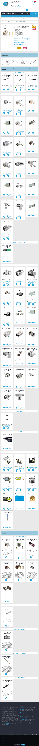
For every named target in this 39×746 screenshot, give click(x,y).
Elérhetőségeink (26, 13)
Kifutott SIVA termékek (19, 677)
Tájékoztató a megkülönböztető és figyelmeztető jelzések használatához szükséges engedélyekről (28, 726)
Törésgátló (19, 411)
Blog (13, 13)
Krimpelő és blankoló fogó (19, 242)
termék (35, 13)
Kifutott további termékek (19, 536)
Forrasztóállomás (19, 452)
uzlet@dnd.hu (19, 3)
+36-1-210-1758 (15, 5)
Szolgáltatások (8, 13)
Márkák (16, 13)
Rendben (23, 744)
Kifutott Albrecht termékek (19, 605)
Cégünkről (21, 13)
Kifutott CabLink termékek (19, 653)
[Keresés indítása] (27, 10)
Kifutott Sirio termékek (19, 629)
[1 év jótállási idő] (34, 25)
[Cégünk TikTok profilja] (32, 2)
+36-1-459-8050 (15, 8)
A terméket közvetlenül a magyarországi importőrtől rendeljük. (19, 111)
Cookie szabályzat (18, 738)
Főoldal (3, 13)
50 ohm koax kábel (19, 72)
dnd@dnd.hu (19, 6)
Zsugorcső (19, 431)
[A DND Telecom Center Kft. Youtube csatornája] (32, 1)
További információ (17, 744)
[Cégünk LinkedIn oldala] (34, 2)
